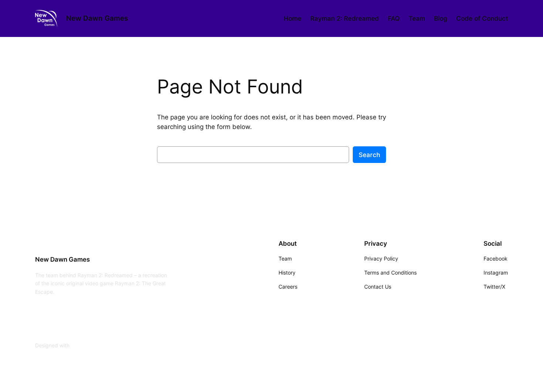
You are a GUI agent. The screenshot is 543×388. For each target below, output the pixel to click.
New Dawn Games (97, 18)
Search (369, 155)
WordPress (84, 345)
